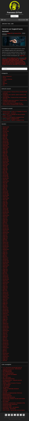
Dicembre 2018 (6, 228)
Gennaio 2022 (5, 175)
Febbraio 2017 (5, 258)
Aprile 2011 (5, 350)
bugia (16, 59)
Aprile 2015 (5, 289)
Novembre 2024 (6, 131)
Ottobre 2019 (5, 213)
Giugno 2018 (5, 236)
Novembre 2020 (6, 195)
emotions (12, 61)
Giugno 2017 (5, 252)
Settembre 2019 (6, 215)
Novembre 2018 (6, 229)
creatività (21, 60)
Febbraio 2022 (5, 174)
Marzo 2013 (5, 322)
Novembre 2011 (6, 344)
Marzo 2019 (5, 223)
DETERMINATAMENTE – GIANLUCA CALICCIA (12, 380)
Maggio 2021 (5, 186)
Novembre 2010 (6, 353)
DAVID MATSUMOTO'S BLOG (8, 378)
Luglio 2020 (5, 201)
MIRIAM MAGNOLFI (7, 394)
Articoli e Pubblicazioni (11, 58)
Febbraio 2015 (5, 292)
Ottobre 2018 (5, 231)
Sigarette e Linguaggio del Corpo (17, 117)
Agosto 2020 (5, 199)
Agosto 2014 (5, 299)
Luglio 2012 (5, 333)
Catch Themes (18, 419)
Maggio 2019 (5, 221)
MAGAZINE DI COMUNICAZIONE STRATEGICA (12, 393)
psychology (15, 64)
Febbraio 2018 (5, 242)
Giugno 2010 (5, 357)
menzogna (4, 64)
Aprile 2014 (5, 305)
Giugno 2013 (5, 317)
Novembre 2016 (6, 262)
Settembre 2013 (6, 315)
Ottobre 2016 (5, 263)
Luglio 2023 (5, 149)
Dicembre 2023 (6, 142)
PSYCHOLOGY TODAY (7, 405)
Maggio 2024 (5, 135)
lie (12, 63)
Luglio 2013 (5, 316)
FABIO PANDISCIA (6, 381)
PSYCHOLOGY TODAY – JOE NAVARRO (11, 407)
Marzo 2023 (5, 155)
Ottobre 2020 (5, 196)
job (6, 63)
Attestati (4, 77)
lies (14, 63)
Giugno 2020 (5, 202)
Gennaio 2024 (5, 141)
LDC (11, 63)
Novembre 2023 (6, 144)
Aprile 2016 (5, 272)
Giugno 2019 (5, 219)
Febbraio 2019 (5, 225)
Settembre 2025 (6, 127)
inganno (3, 63)
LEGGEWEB (5, 390)
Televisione (5, 83)
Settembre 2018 (6, 232)
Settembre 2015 (6, 282)
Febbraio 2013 (5, 323)
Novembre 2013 (6, 312)
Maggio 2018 (5, 238)
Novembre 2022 (6, 161)
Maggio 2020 (5, 203)
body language (12, 59)
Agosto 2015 (5, 283)
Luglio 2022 (5, 166)
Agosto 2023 (5, 148)
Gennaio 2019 (5, 226)
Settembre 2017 (6, 249)
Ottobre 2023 (5, 145)
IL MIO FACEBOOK (7, 384)
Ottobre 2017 (5, 248)
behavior (6, 59)
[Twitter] (9, 415)
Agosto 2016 (5, 266)
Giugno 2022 (5, 168)
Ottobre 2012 (5, 329)
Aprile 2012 (5, 337)
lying (24, 63)
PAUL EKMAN (5, 401)
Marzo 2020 (5, 206)
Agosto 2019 (5, 216)
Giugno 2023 (5, 151)
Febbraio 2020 (5, 208)
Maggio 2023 (5, 152)
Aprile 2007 (5, 360)
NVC (12, 64)
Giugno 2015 (5, 286)
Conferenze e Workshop (7, 79)
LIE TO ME (5, 391)
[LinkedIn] (12, 415)
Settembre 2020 (6, 198)
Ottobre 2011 (5, 346)
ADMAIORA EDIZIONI (7, 370)
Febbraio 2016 (5, 275)
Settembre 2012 (6, 330)
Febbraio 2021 (5, 191)
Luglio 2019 (5, 218)
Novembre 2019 (6, 212)
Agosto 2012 (5, 332)
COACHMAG (5, 376)
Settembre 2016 (6, 265)
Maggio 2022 (5, 169)
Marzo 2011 (5, 352)
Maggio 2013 (5, 319)
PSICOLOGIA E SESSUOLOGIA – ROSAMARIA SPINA (14, 403)
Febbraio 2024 (5, 139)
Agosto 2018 (5, 233)
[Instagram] (18, 415)
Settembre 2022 (6, 164)
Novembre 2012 (6, 327)
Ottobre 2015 (5, 280)
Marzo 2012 (5, 339)
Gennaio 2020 (5, 209)
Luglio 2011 (5, 349)
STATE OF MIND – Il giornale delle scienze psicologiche (14, 410)
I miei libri (4, 80)
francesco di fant (21, 61)
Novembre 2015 (6, 279)
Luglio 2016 (5, 267)
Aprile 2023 (5, 154)
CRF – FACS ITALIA (7, 377)
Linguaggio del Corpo (19, 63)
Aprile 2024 (5, 137)
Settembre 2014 (6, 297)
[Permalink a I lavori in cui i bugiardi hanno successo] (14, 47)
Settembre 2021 (6, 181)
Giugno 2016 (5, 269)
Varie (17, 58)
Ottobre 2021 (5, 179)
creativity (4, 61)
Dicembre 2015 (6, 278)
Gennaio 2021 (5, 192)
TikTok (24, 415)
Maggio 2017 (5, 253)
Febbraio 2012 (5, 340)
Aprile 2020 (5, 205)
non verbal (8, 64)
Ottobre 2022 (5, 162)
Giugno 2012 (5, 334)
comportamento (23, 59)
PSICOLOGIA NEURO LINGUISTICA (10, 404)
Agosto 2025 (5, 128)
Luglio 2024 (5, 132)
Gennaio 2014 (5, 309)
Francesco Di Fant (14, 12)
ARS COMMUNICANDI (7, 371)
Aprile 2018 (5, 239)
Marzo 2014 (5, 306)
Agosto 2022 (5, 165)
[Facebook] (6, 415)
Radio (4, 82)
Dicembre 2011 (6, 343)
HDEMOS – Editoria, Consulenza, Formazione (12, 383)
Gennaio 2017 (5, 259)
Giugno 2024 (5, 134)
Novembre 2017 (6, 246)
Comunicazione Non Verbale (13, 60)
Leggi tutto (23, 55)
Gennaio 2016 (5, 276)
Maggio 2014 (5, 303)
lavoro (8, 63)
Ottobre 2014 (5, 296)
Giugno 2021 (5, 185)
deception (8, 61)
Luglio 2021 (5, 184)
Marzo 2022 (5, 172)
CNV (18, 59)
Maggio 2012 (5, 336)
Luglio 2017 (5, 250)
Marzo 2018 (5, 240)
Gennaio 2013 (5, 324)
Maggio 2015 (5, 287)
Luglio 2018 (5, 235)
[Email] (21, 415)
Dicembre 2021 (6, 176)
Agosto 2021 (5, 182)
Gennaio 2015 (5, 293)
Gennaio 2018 (5, 243)
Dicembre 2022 (6, 159)
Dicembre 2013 (6, 310)
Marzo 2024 (5, 138)
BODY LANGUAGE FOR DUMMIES (10, 374)
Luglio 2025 (5, 129)
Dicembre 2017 (6, 245)
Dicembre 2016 (6, 260)
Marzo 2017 (5, 256)
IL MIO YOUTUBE (6, 386)
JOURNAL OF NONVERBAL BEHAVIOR (11, 388)
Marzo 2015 (5, 290)
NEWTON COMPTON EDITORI (9, 397)
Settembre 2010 (6, 356)
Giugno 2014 (5, 302)
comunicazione (5, 60)
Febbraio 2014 (5, 307)
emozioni (16, 61)
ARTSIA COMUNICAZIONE (8, 373)
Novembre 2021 (6, 178)
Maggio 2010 (5, 359)
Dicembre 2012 (6, 326)
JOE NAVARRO (6, 387)
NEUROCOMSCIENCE (7, 395)
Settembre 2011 (6, 347)
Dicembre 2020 (6, 193)
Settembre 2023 (6, 146)
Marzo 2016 (5, 273)
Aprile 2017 (5, 255)
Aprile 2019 (5, 222)
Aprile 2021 (5, 188)
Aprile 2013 (5, 320)
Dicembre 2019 (6, 211)
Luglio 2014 (5, 300)
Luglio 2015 (5, 285)
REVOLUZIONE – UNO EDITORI (9, 408)
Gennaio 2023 (5, 158)
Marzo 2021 (5, 189)
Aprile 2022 (5, 171)
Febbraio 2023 (5, 157)
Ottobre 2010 (5, 354)
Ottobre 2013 (5, 313)
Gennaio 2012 (5, 342)
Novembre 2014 (6, 295)
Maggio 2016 (5, 270)
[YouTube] (15, 415)
